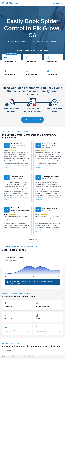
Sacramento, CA (6, 350)
